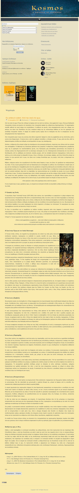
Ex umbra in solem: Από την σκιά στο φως (23, 118)
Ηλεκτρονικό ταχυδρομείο (37, 120)
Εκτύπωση (25, 120)
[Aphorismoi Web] (21, 100)
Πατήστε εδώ (44, 53)
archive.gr (4, 72)
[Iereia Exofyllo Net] (31, 100)
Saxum (46, 77)
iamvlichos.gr (5, 66)
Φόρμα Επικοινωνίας (46, 44)
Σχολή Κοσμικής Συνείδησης (8, 61)
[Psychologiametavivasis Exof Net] (9, 100)
